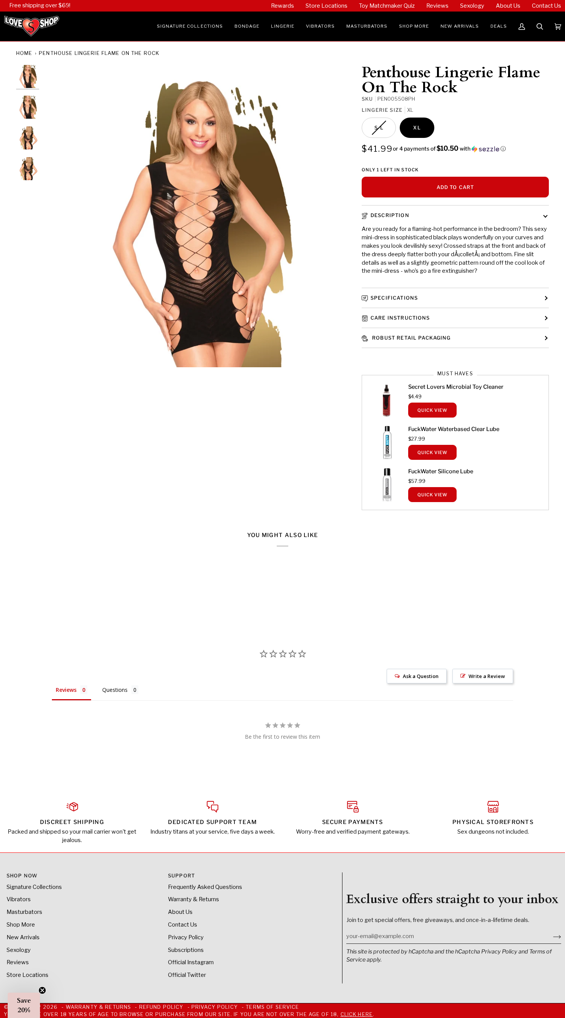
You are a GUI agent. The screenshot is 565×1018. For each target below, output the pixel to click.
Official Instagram (191, 962)
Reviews (18, 962)
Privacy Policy (499, 951)
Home (24, 53)
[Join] (551, 936)
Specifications (394, 298)
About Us (180, 912)
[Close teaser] (42, 990)
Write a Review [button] (487, 676)
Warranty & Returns (193, 899)
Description (390, 215)
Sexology (19, 950)
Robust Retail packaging (411, 338)
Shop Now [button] (22, 876)
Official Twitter (187, 975)
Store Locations (27, 975)
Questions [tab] (115, 689)
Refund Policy (161, 1007)
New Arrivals (23, 937)
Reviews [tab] (66, 689)
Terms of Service (272, 1007)
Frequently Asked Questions (205, 887)
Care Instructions (400, 318)
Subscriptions (186, 950)
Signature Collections (34, 887)
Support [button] (181, 876)
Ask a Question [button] (421, 676)
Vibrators (19, 899)
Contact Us (182, 924)
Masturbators (24, 912)
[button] (190, 26)
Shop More (21, 924)
